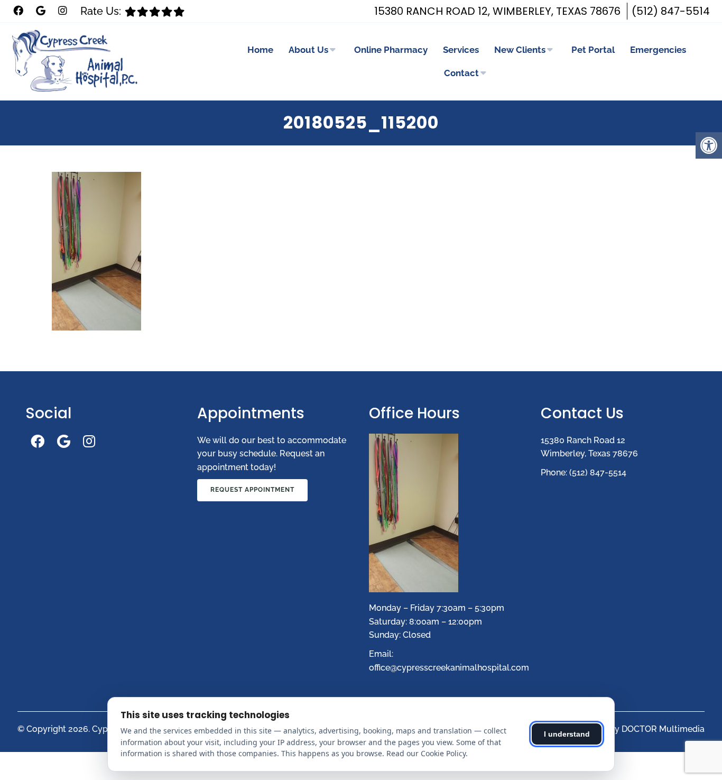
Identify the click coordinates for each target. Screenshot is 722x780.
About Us (308, 49)
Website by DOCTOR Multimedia (640, 729)
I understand (567, 734)
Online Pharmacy (391, 49)
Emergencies (658, 49)
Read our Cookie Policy (426, 753)
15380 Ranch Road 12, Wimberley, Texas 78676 (497, 11)
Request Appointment (252, 489)
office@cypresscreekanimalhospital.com (449, 668)
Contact (461, 73)
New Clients (519, 49)
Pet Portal (593, 49)
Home (260, 49)
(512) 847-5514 (671, 11)
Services (461, 49)
